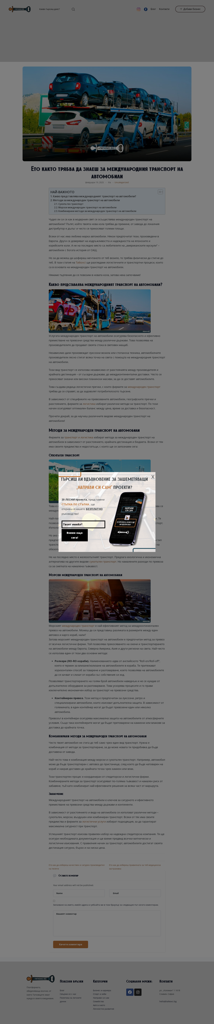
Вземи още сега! (75, 535)
